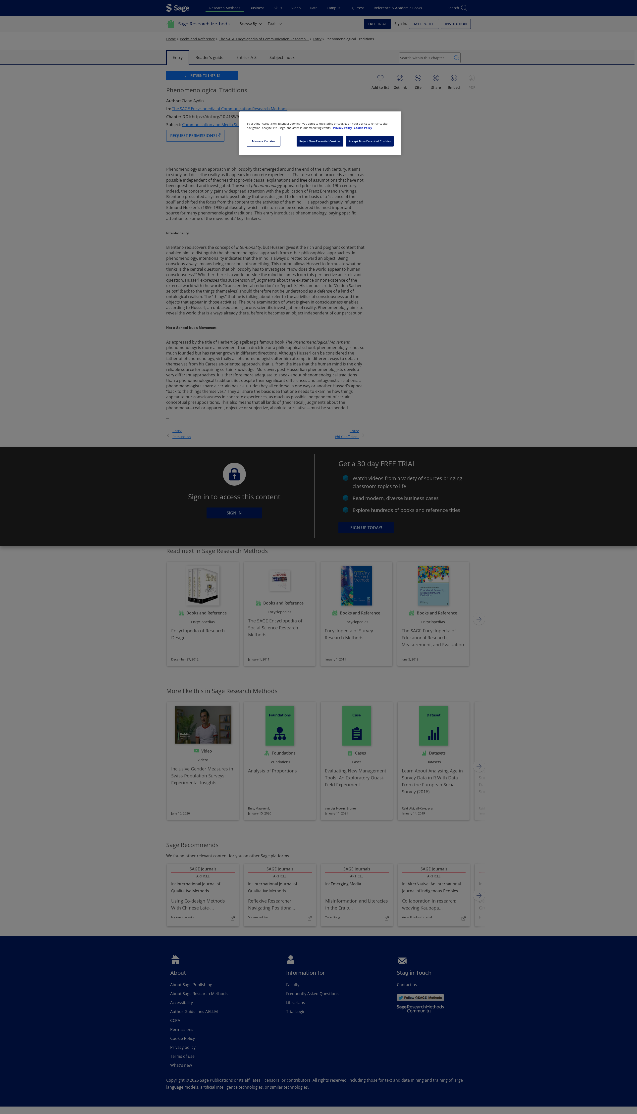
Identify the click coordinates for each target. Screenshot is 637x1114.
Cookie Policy (363, 128)
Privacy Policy (343, 128)
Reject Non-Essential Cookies (320, 141)
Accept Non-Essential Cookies (370, 141)
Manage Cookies (263, 141)
